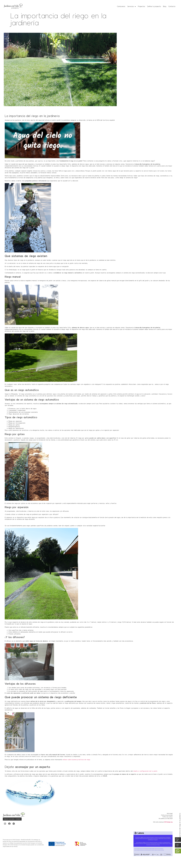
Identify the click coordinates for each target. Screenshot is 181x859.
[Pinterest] (14, 823)
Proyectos (141, 6)
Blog (164, 6)
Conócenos (121, 6)
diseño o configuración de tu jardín (145, 771)
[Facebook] (9, 823)
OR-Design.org (168, 822)
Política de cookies (168, 816)
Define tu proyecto (154, 6)
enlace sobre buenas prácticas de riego (76, 759)
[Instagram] (5, 823)
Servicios (130, 6)
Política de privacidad (167, 815)
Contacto (171, 6)
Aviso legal (170, 813)
